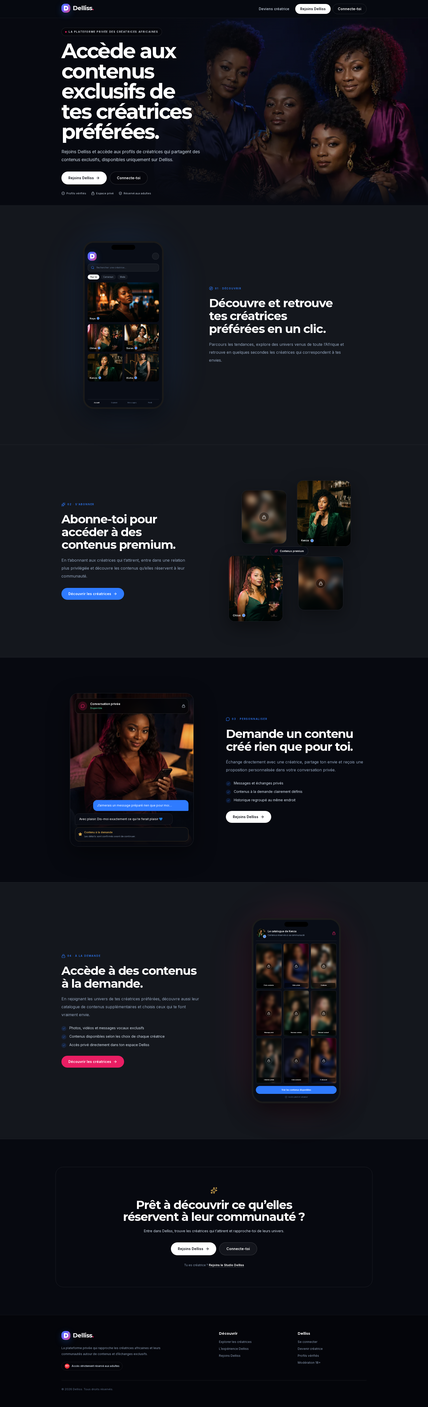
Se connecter (307, 1342)
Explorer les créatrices (235, 1342)
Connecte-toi (349, 9)
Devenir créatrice (310, 1349)
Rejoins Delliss (313, 9)
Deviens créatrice (274, 9)
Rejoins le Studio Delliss (226, 1265)
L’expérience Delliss (234, 1349)
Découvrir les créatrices (89, 594)
